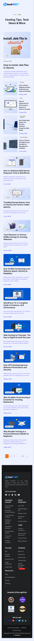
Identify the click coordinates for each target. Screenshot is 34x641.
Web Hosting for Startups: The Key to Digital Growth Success (17, 336)
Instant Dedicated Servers (21, 565)
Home (14, 14)
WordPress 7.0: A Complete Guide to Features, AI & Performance (15, 305)
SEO (21, 98)
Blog (6, 574)
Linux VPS (21, 505)
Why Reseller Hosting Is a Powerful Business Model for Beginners (16, 433)
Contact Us (21, 554)
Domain (22, 82)
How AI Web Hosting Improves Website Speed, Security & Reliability (16, 271)
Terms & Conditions (13, 627)
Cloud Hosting (23, 137)
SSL (6, 551)
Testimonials (22, 560)
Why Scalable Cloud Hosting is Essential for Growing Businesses (16, 399)
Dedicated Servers (22, 117)
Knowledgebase (10, 577)
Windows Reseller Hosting (8, 521)
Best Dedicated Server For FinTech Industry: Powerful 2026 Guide (24, 125)
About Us (21, 551)
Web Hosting (9, 229)
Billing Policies (22, 541)
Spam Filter (8, 567)
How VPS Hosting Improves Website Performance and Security (15, 367)
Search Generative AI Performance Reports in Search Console (24, 105)
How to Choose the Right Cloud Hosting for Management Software (24, 144)
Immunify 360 (9, 559)
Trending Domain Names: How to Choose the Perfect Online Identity (16, 204)
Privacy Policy (22, 538)
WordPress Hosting (11, 165)
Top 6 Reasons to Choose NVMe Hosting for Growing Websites (15, 237)
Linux (7, 55)
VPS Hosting (9, 360)
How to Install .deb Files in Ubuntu (16, 66)
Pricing (7, 580)
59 (23, 456)
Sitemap (7, 583)
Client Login (21, 557)
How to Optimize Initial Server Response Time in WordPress (16, 172)
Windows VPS (22, 513)
